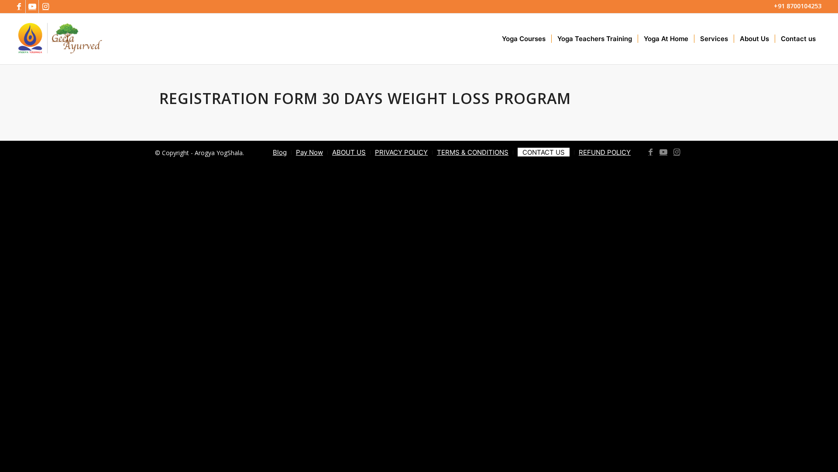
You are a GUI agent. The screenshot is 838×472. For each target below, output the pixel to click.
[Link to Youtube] (32, 6)
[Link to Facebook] (19, 6)
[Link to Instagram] (45, 6)
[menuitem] (523, 39)
